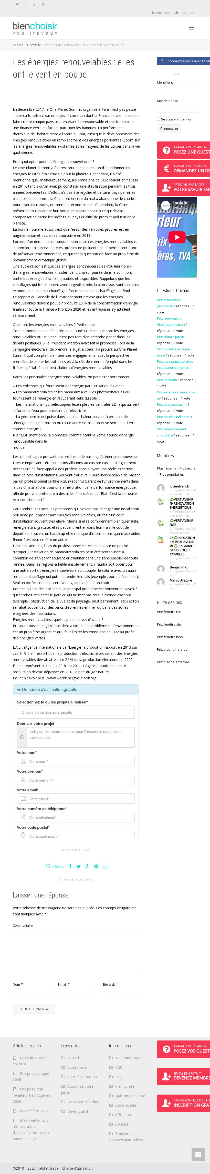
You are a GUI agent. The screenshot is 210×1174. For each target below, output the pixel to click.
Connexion (163, 13)
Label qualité (125, 1105)
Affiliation (123, 1114)
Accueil (18, 45)
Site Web (109, 984)
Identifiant (165, 82)
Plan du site (124, 1086)
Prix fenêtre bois (170, 637)
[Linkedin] (34, 4)
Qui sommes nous (130, 1095)
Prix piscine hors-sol (172, 649)
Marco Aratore (181, 580)
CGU (119, 1067)
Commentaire (23, 925)
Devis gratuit (77, 1111)
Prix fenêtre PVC (169, 611)
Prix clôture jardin (170, 336)
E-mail (62, 984)
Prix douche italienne (173, 416)
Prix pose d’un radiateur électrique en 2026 (31, 1095)
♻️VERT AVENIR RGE (181, 522)
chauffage (37, 576)
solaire (81, 210)
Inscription (187, 13)
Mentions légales (129, 1057)
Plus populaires (172, 474)
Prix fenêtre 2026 (34, 1110)
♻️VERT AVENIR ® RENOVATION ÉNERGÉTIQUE (182, 503)
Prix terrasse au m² (171, 404)
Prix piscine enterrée (173, 662)
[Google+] (43, 4)
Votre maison (78, 1067)
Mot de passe (167, 100)
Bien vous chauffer (82, 1101)
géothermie (82, 284)
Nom (16, 984)
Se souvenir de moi (175, 119)
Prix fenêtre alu (169, 624)
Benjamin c (178, 567)
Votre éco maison (82, 1076)
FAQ (118, 1076)
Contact (121, 1124)
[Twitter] (17, 4)
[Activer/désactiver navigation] (191, 27)
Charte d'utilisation (77, 1168)
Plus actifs (187, 468)
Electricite (34, 45)
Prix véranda (167, 379)
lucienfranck (179, 486)
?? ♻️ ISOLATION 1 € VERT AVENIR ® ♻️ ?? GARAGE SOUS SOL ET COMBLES (182, 545)
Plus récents (166, 468)
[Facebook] (26, 4)
